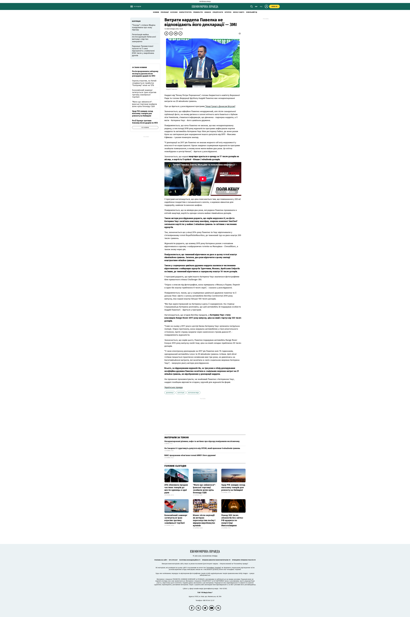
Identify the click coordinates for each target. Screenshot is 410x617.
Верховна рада (193, 392)
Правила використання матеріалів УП (216, 560)
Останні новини (139, 67)
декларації (170, 392)
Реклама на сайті (160, 560)
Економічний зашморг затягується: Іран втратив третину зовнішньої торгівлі (175, 519)
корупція (180, 392)
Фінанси (207, 12)
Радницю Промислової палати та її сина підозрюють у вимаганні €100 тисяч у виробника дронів (143, 51)
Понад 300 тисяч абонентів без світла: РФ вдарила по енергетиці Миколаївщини (232, 520)
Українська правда (173, 387)
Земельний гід (251, 12)
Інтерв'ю (228, 12)
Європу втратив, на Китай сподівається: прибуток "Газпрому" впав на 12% (144, 83)
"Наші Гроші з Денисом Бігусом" (220, 106)
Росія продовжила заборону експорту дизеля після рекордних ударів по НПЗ (145, 73)
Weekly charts (238, 12)
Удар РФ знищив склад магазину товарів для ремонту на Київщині (233, 487)
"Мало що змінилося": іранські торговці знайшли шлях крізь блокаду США (204, 489)
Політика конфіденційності (189, 560)
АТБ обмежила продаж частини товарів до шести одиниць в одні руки (176, 489)
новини (156, 12)
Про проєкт (173, 560)
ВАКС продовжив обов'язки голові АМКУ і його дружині (190, 455)
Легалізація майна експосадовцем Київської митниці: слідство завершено (144, 38)
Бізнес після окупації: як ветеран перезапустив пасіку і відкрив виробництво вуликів (204, 520)
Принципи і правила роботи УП (244, 560)
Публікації (165, 12)
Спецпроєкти (217, 12)
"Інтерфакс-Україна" (213, 568)
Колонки (173, 12)
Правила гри (198, 12)
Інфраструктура (185, 12)
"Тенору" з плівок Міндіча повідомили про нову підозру (143, 27)
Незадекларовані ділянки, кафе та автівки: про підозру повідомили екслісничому (201, 441)
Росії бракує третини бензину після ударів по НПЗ (145, 121)
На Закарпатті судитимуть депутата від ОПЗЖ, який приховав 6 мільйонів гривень (202, 448)
